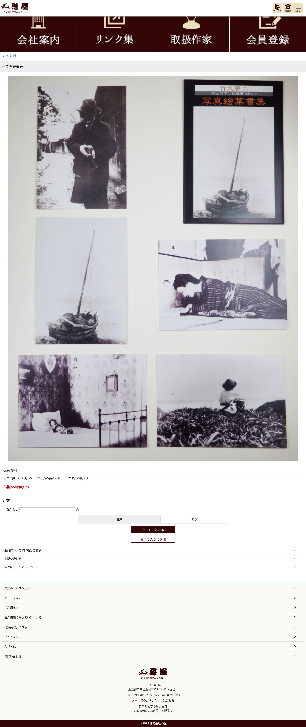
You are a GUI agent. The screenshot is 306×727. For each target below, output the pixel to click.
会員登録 (10, 646)
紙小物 (13, 55)
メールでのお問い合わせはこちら (153, 700)
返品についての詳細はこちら (22, 550)
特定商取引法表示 (15, 627)
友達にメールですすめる (20, 567)
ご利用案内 (11, 607)
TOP (3, 55)
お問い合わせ (12, 558)
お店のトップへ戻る (17, 588)
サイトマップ (12, 637)
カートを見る (12, 598)
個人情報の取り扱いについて (22, 617)
